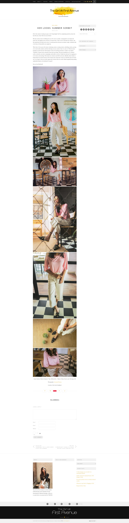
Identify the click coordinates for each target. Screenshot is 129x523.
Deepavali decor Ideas (81, 486)
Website (34, 428)
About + (39, 1)
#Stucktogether (76, 1)
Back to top (92, 520)
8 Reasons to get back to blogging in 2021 (85, 483)
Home (34, 1)
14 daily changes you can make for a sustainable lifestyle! (84, 472)
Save (55, 390)
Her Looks (55, 25)
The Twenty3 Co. (67, 520)
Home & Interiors (59, 1)
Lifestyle (67, 1)
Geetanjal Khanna (58, 382)
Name (34, 422)
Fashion (45, 1)
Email (34, 425)
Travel (51, 1)
